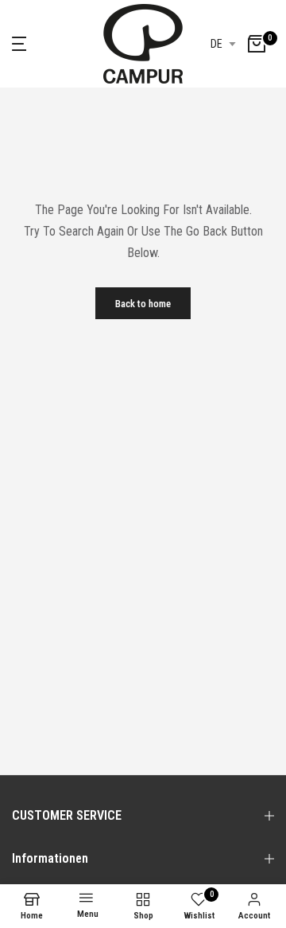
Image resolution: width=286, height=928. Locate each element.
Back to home (143, 304)
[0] (256, 44)
